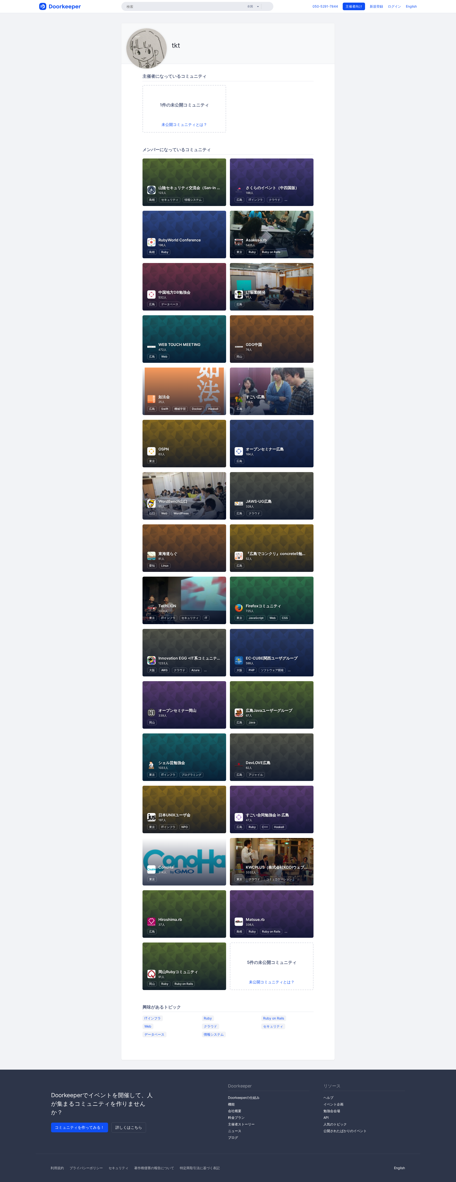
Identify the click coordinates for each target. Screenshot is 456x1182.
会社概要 (234, 1111)
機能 (231, 1104)
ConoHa (165, 867)
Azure (195, 670)
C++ (265, 827)
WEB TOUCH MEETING (179, 344)
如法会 (164, 396)
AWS (164, 670)
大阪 (152, 670)
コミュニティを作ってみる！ (79, 1127)
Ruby (164, 252)
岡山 (239, 356)
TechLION (167, 605)
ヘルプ (328, 1098)
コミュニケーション (279, 879)
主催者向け (354, 6)
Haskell (213, 409)
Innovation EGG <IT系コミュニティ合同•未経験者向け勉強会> (212, 658)
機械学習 (180, 409)
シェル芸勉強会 (171, 762)
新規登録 (376, 6)
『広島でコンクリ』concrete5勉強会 (278, 553)
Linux (165, 565)
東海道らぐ (167, 553)
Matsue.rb (255, 919)
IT (206, 618)
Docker (197, 409)
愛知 (152, 565)
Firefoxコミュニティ (263, 605)
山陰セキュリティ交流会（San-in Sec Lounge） (200, 187)
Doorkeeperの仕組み (244, 1098)
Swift (164, 409)
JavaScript (256, 618)
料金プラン (236, 1117)
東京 (239, 252)
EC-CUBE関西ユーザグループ (272, 658)
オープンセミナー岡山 (177, 710)
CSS (285, 618)
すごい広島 (255, 396)
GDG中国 (254, 344)
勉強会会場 (331, 1111)
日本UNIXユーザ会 (174, 815)
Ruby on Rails (271, 252)
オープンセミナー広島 (265, 449)
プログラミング (191, 774)
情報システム (193, 199)
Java (252, 722)
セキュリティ (169, 199)
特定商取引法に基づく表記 (200, 1168)
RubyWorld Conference (179, 240)
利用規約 (57, 1168)
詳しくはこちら (128, 1127)
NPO (184, 827)
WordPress (181, 513)
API (326, 1117)
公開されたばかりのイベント (345, 1131)
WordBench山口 (172, 501)
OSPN (163, 449)
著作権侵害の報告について (154, 1168)
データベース (169, 304)
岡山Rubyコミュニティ (178, 971)
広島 (239, 199)
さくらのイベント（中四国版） (272, 187)
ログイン (394, 6)
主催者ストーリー (241, 1124)
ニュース (234, 1131)
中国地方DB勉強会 (174, 292)
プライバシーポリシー (86, 1168)
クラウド (274, 199)
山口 (152, 513)
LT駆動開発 (256, 292)
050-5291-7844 (325, 6)
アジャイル (256, 774)
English (411, 6)
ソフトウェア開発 (272, 670)
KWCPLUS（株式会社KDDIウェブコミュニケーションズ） (296, 867)
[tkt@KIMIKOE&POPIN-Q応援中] (173, 56)
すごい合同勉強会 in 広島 (267, 815)
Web (164, 356)
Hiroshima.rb (170, 919)
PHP (252, 670)
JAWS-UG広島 (259, 501)
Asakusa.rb (256, 240)
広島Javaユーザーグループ (269, 710)
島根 (152, 199)
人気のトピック (335, 1124)
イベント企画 (333, 1104)
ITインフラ (256, 199)
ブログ (233, 1137)
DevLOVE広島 (258, 762)
